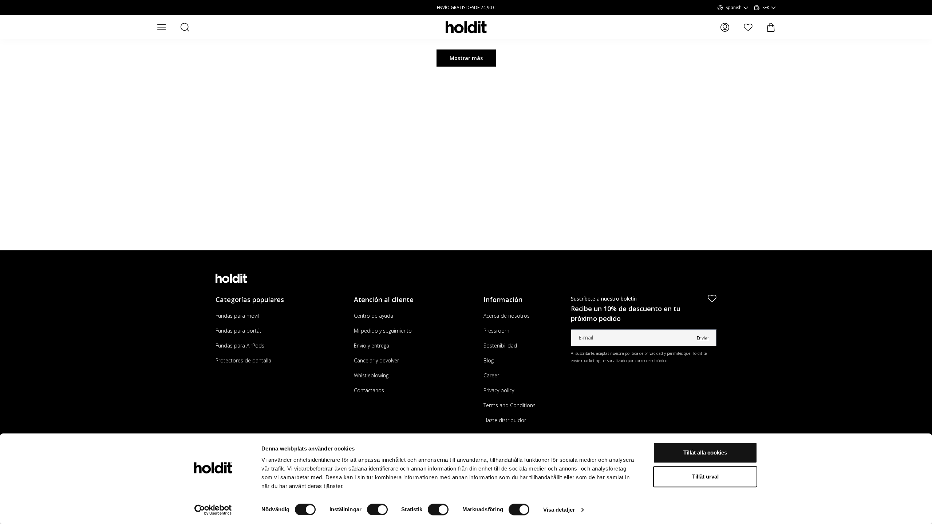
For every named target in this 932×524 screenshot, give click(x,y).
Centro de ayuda (373, 315)
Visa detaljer (559, 510)
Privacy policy (498, 390)
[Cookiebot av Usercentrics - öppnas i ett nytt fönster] (213, 509)
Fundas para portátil (240, 330)
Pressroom (496, 330)
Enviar (703, 338)
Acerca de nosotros (506, 315)
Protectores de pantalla (243, 360)
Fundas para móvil (237, 315)
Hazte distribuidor (504, 420)
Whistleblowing (371, 375)
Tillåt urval (705, 476)
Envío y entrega (371, 345)
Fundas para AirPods (240, 345)
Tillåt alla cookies (705, 452)
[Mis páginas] (724, 27)
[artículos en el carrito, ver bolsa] (771, 27)
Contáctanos (369, 390)
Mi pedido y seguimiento (383, 330)
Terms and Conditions (509, 405)
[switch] (377, 509)
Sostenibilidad (500, 345)
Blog (488, 360)
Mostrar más (466, 58)
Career (491, 375)
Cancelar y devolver (376, 360)
